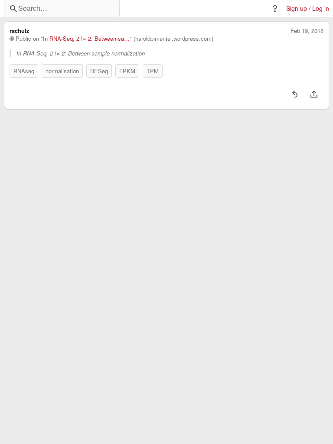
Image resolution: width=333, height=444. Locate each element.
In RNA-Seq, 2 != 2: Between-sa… (86, 38)
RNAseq (23, 71)
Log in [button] (320, 8)
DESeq (99, 71)
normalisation (62, 71)
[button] (274, 8)
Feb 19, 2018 (307, 31)
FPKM (127, 71)
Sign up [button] (296, 8)
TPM (153, 71)
